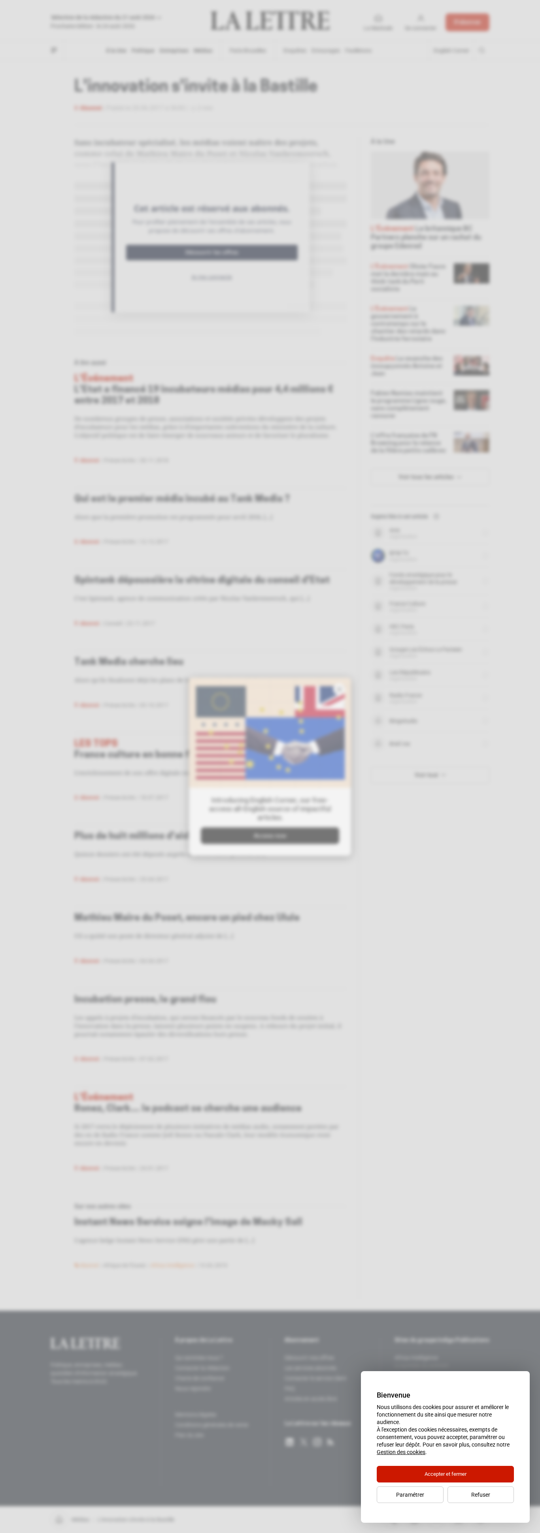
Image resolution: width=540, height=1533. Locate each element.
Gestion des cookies (401, 1452)
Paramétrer (410, 1495)
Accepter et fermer (445, 1474)
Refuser (480, 1495)
